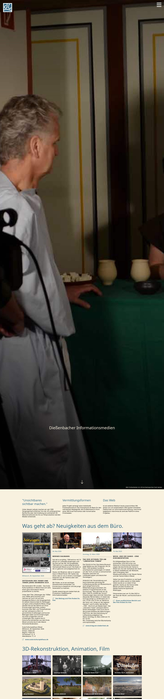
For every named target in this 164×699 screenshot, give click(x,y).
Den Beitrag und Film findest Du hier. (66, 599)
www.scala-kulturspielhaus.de (36, 639)
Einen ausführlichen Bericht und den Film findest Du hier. (127, 601)
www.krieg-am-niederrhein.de (96, 626)
